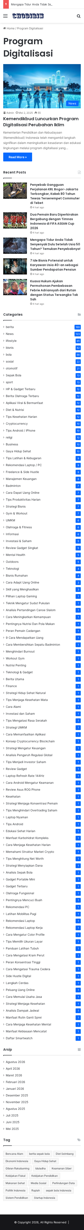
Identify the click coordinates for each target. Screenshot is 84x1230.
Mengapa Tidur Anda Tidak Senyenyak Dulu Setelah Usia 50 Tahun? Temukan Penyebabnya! (55, 244)
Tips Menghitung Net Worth (25, 858)
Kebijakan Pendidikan (44, 1175)
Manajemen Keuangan (21, 479)
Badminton (13, 485)
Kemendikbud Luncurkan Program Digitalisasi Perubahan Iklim (41, 122)
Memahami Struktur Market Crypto (30, 851)
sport (9, 382)
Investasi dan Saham (20, 713)
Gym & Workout (16, 513)
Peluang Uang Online (20, 990)
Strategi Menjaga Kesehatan (25, 1003)
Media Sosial (38, 1183)
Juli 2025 (12, 1115)
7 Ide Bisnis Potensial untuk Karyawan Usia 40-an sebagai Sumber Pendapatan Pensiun (54, 265)
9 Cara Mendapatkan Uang (24, 637)
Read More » (18, 157)
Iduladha (40, 1168)
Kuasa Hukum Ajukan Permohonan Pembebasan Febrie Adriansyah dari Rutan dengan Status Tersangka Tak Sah (54, 290)
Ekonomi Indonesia (17, 1161)
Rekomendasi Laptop (20, 920)
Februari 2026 (15, 1082)
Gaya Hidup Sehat (18, 451)
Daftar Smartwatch (19, 1038)
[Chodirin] (28, 16)
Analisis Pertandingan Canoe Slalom (31, 610)
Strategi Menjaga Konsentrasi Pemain (32, 803)
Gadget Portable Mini (20, 879)
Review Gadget (16, 769)
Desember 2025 (17, 1095)
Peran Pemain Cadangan (23, 630)
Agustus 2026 (15, 1062)
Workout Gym (15, 658)
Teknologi (12, 568)
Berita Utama (15, 679)
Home (10, 28)
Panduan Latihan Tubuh (22, 948)
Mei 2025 (12, 1129)
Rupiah (35, 1190)
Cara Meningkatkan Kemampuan (28, 617)
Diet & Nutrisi (15, 410)
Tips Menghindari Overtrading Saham (31, 810)
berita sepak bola (39, 1153)
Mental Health (15, 555)
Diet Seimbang (64, 1153)
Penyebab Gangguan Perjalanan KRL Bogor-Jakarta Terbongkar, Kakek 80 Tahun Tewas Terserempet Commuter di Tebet (55, 194)
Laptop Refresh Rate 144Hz (25, 775)
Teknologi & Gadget (19, 672)
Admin (10, 112)
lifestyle (11, 340)
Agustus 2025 (15, 1108)
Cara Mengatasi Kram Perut (25, 955)
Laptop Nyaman (17, 817)
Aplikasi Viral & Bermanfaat (24, 403)
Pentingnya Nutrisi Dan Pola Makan (30, 624)
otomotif (11, 368)
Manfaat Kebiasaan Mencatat (26, 1031)
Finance (11, 686)
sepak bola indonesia (58, 1190)
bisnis (10, 347)
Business (12, 444)
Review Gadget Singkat (22, 548)
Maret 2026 (14, 1075)
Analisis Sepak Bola (19, 872)
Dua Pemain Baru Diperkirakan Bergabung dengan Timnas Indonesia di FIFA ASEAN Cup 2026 (54, 221)
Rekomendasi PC (17, 907)
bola (9, 354)
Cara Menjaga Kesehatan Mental (28, 1024)
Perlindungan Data (63, 1183)
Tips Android (14, 824)
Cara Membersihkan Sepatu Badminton (33, 644)
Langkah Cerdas (17, 983)
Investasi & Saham (19, 541)
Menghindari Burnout (20, 651)
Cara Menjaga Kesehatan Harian (28, 845)
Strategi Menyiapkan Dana (24, 865)
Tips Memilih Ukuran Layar (24, 941)
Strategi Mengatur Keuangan (26, 748)
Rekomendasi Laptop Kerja (24, 927)
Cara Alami (13, 706)
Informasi (12, 534)
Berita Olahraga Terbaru (22, 396)
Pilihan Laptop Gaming (21, 596)
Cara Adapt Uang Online (22, 582)
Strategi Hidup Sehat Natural (26, 693)
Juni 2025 (12, 1122)
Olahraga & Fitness (19, 527)
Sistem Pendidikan (17, 1197)
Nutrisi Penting (16, 665)
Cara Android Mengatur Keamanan (30, 782)
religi (9, 437)
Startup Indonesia (44, 1197)
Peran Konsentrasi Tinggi (23, 962)
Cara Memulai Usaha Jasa (24, 996)
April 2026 (13, 1068)
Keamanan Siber (62, 1168)
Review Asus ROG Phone (23, 789)
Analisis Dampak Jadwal (22, 1010)
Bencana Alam (14, 1153)
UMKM (10, 520)
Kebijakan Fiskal (15, 1175)
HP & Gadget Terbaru (20, 389)
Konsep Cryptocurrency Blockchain (30, 741)
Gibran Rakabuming (17, 1168)
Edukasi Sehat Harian (20, 831)
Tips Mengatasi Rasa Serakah (26, 720)
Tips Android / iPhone (20, 430)
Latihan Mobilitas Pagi (21, 914)
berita (10, 327)
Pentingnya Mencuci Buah (24, 900)
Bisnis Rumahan (17, 575)
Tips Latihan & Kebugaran (23, 458)
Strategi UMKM (16, 727)
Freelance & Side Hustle (22, 472)
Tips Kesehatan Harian (21, 416)
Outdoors (12, 561)
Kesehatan (13, 796)
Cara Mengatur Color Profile (25, 934)
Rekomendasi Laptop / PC (24, 465)
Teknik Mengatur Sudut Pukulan (28, 603)
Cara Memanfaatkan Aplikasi (25, 734)
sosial (10, 361)
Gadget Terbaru (17, 886)
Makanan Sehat (15, 1183)
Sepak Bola (13, 375)
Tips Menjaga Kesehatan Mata (27, 700)
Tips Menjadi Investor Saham (26, 762)
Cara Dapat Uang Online (22, 492)
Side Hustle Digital (18, 976)
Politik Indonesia (15, 1190)
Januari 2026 (15, 1088)
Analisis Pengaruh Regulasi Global (29, 755)
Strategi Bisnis (16, 506)
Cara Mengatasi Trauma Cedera (28, 969)
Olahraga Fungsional (20, 893)
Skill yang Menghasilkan (22, 589)
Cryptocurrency (17, 423)
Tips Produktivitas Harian (23, 499)
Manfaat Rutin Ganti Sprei (24, 1017)
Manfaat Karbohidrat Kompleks (27, 838)
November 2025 (17, 1102)
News (10, 334)
